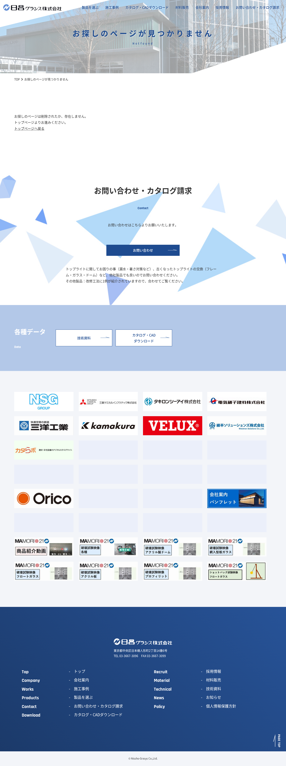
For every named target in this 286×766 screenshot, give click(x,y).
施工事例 (112, 7)
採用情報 (222, 7)
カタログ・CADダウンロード (147, 7)
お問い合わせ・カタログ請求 (257, 7)
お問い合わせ (143, 250)
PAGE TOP (279, 740)
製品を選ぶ (90, 7)
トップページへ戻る (29, 128)
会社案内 (202, 7)
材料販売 (182, 7)
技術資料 (84, 337)
